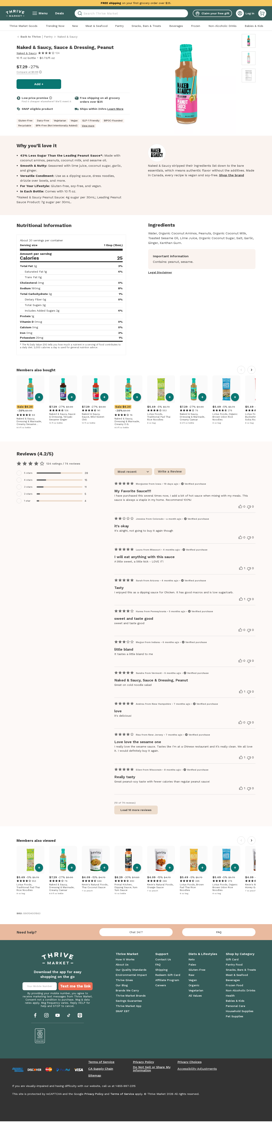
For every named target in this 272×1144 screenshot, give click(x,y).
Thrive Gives (124, 980)
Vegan (193, 980)
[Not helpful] (249, 507)
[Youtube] (57, 1015)
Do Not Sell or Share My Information (151, 1069)
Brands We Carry (127, 990)
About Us (122, 964)
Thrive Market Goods (23, 25)
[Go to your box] (262, 13)
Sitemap (94, 1075)
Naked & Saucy (27, 53)
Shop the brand (231, 175)
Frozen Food (234, 985)
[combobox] (131, 13)
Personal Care (235, 1006)
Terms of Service (101, 1062)
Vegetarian (196, 990)
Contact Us (163, 959)
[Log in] (240, 13)
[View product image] (186, 84)
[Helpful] (240, 507)
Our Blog (122, 985)
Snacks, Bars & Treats (146, 25)
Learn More (115, 108)
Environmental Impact (131, 974)
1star (27, 500)
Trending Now (55, 25)
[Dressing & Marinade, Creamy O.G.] (128, 389)
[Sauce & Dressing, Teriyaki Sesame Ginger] (63, 389)
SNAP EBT (123, 1011)
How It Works (125, 959)
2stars (28, 493)
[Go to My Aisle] (15, 13)
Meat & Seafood (96, 25)
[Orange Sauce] (161, 860)
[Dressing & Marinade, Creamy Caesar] (194, 389)
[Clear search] (186, 13)
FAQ (218, 932)
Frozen (195, 25)
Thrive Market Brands (131, 995)
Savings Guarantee (129, 1000)
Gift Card (232, 959)
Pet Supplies (234, 1016)
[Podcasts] (79, 1015)
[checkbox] (55, 473)
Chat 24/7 (136, 932)
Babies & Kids (254, 25)
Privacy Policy (143, 1062)
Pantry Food (234, 964)
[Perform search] (79, 13)
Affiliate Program (167, 980)
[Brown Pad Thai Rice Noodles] (194, 860)
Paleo (192, 964)
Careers (160, 985)
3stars (28, 486)
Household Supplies (239, 1011)
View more (88, 125)
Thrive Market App (128, 1006)
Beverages (176, 25)
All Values (195, 995)
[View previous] (241, 370)
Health (230, 995)
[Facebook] (35, 1015)
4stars (28, 479)
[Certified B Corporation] (40, 1036)
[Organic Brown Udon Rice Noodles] (226, 389)
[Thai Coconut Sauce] (96, 860)
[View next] (251, 370)
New (75, 25)
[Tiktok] (68, 1015)
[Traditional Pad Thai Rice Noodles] (161, 389)
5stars (28, 473)
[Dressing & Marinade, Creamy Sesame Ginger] (30, 389)
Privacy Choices (189, 1062)
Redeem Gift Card (167, 974)
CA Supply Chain (100, 1068)
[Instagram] (46, 1015)
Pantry (119, 25)
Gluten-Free (197, 969)
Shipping (161, 969)
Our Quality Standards (131, 969)
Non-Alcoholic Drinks (222, 25)
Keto (192, 959)
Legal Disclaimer (160, 272)
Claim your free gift (215, 13)
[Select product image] (248, 41)
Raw (191, 974)
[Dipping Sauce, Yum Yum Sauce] (128, 860)
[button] (262, 13)
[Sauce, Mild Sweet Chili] (96, 389)
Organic (194, 985)
